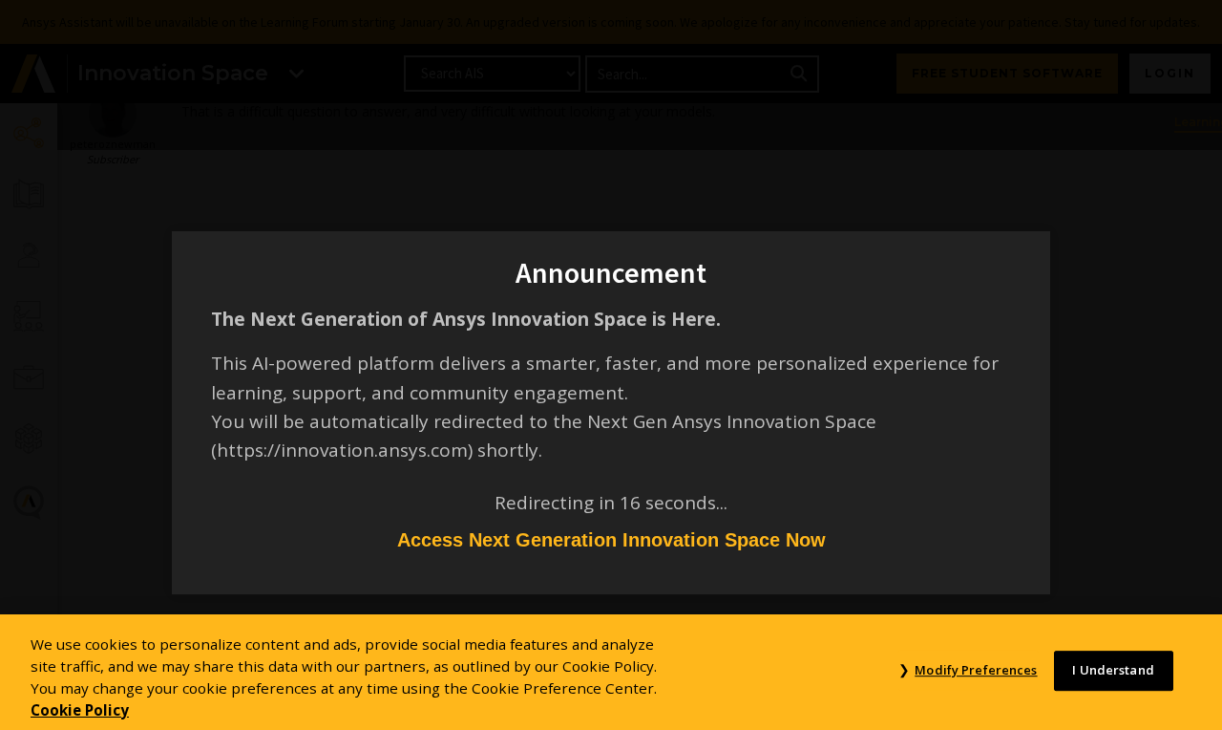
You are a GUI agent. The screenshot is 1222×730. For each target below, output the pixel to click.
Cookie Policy (80, 709)
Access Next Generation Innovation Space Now (611, 539)
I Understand (1113, 670)
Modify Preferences (976, 670)
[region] (611, 672)
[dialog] (611, 365)
